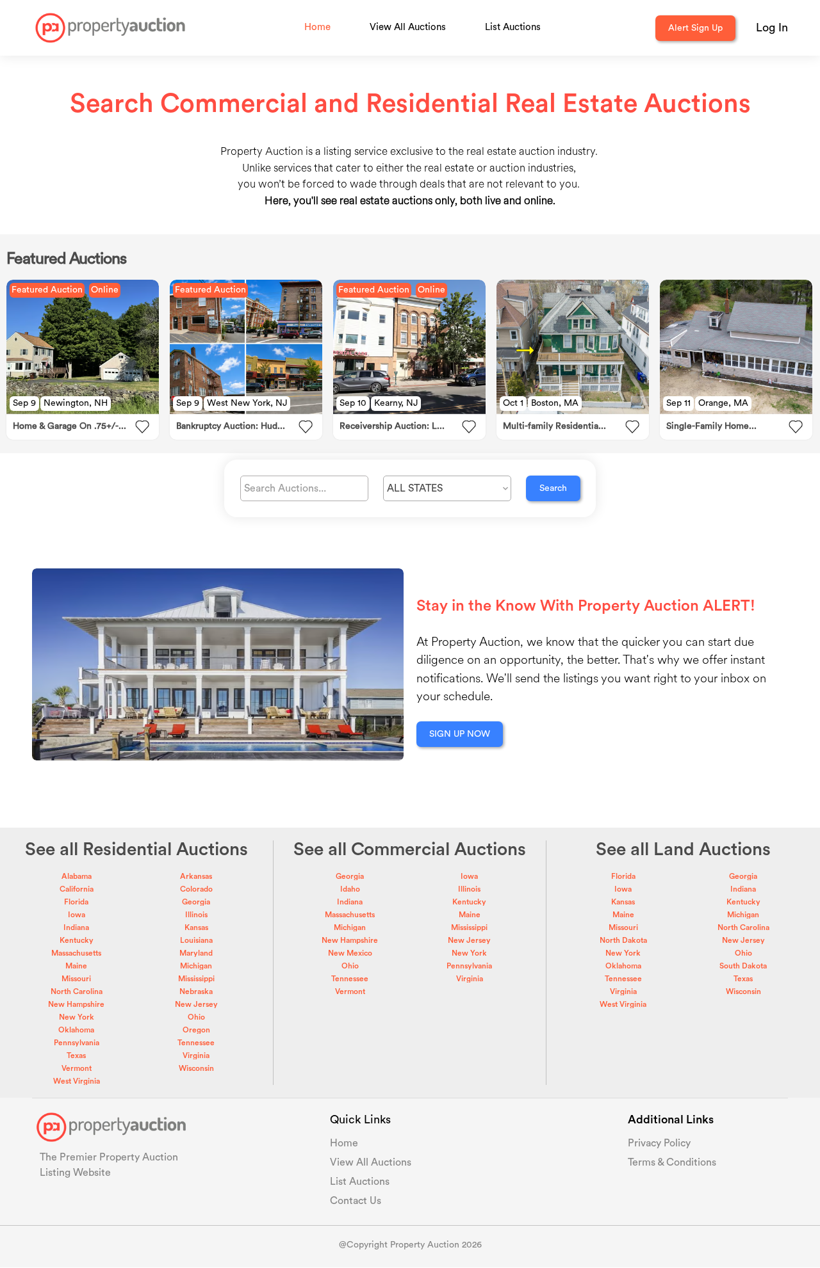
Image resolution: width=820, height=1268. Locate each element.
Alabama (77, 876)
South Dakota (743, 966)
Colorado (196, 889)
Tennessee (196, 1043)
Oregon (196, 1030)
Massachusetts (76, 953)
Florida (76, 902)
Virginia (196, 1055)
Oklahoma (76, 1030)
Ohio (196, 1017)
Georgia (196, 902)
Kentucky (77, 940)
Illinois (196, 915)
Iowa (76, 915)
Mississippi (196, 979)
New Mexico (350, 953)
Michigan (196, 966)
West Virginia (76, 1081)
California (77, 889)
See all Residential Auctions (136, 849)
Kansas (196, 927)
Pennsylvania (76, 1043)
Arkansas (196, 876)
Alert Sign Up (695, 28)
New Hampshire (76, 1004)
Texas (76, 1055)
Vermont (77, 1068)
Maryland (196, 953)
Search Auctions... (285, 488)
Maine (76, 966)
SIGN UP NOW (459, 734)
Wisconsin (196, 1068)
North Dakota (623, 940)
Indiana (76, 927)
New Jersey (196, 1004)
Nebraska (196, 991)
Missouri (76, 979)
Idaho (350, 889)
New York (76, 1017)
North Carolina (76, 991)
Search (553, 488)
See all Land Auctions (683, 849)
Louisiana (196, 940)
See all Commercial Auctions (409, 849)
